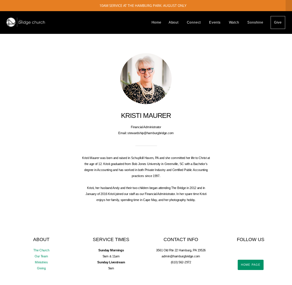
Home (156, 22)
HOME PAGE (250, 264)
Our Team (41, 256)
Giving (41, 268)
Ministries (41, 262)
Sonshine (255, 22)
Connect (194, 22)
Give (278, 22)
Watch (234, 22)
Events (215, 22)
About (174, 22)
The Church (41, 250)
